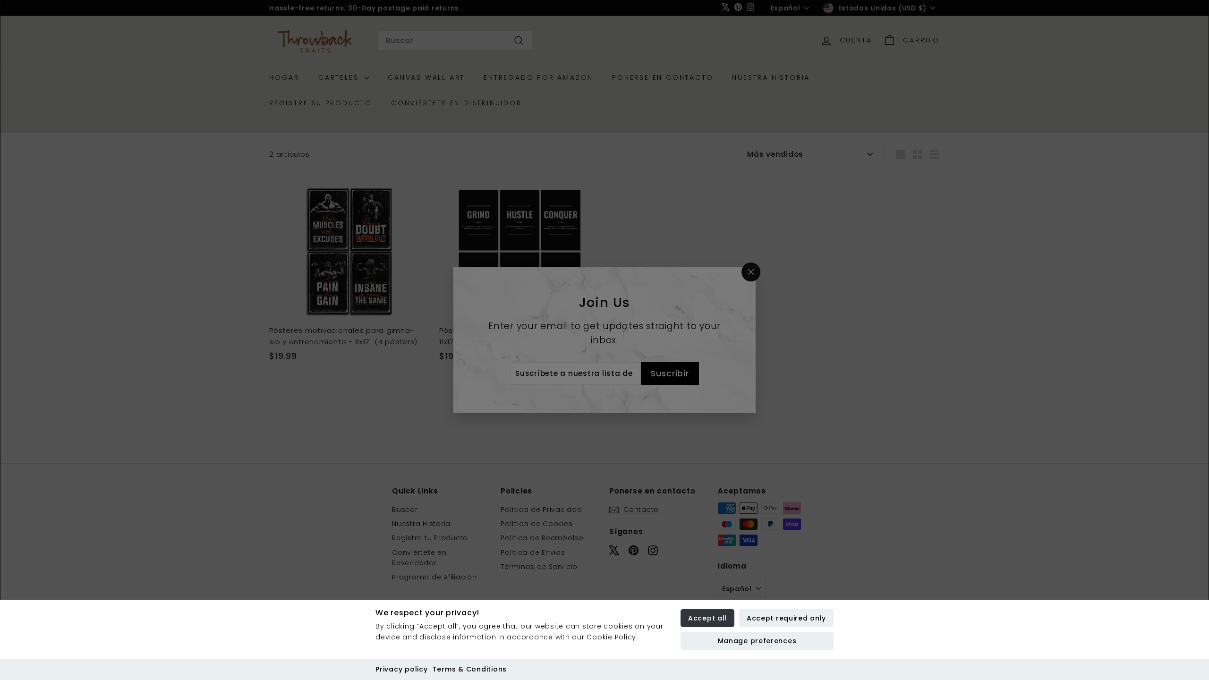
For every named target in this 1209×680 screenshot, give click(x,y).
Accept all (707, 618)
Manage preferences (757, 641)
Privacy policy (401, 669)
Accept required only (786, 618)
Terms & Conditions (470, 669)
